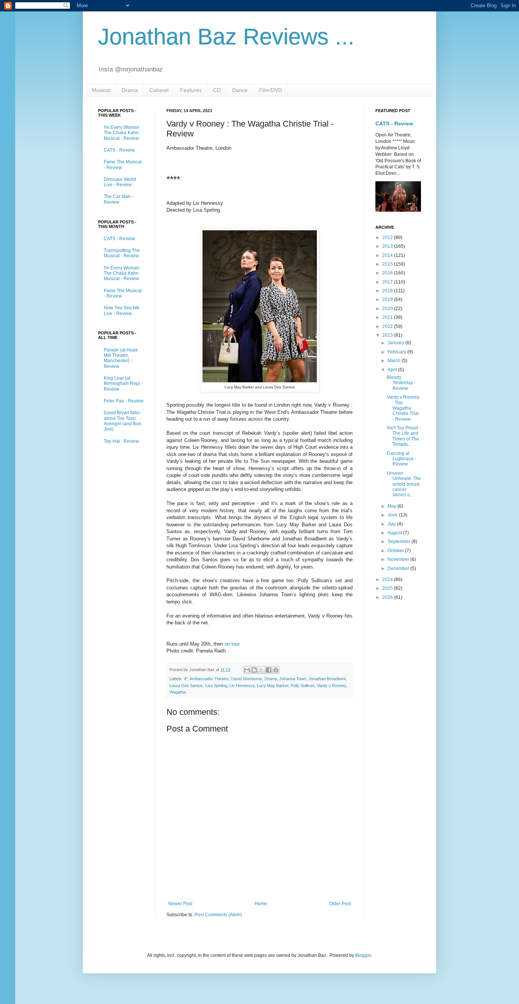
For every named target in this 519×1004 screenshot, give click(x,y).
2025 (388, 588)
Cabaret (159, 90)
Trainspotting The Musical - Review (122, 253)
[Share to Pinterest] (276, 670)
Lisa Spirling (216, 685)
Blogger (363, 955)
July (392, 524)
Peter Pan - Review (124, 401)
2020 (388, 308)
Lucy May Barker (272, 685)
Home (261, 903)
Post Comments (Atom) (218, 914)
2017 (388, 282)
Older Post (340, 903)
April (393, 369)
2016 (388, 273)
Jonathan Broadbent (327, 678)
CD (217, 90)
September (399, 541)
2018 (388, 290)
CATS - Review (119, 150)
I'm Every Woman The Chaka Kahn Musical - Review (121, 133)
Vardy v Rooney (331, 685)
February (397, 352)
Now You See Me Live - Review (121, 310)
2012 (388, 237)
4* (186, 678)
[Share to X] (261, 670)
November (399, 559)
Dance (240, 90)
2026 (388, 597)
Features (191, 90)
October (396, 550)
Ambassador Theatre (209, 678)
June (393, 515)
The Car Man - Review (118, 199)
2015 (388, 264)
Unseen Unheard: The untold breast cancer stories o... (404, 484)
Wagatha (177, 692)
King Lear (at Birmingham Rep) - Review (123, 383)
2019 (388, 299)
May (392, 506)
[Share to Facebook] (268, 670)
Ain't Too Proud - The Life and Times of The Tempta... (404, 436)
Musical (101, 90)
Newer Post (180, 903)
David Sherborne (246, 678)
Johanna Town (292, 678)
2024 (388, 579)
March (395, 360)
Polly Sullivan (303, 685)
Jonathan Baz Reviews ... (226, 36)
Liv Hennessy (242, 685)
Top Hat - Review (121, 441)
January (396, 342)
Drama (130, 90)
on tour (232, 644)
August (395, 532)
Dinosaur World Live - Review (120, 182)
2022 (388, 326)
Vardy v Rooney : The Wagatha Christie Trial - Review (403, 408)
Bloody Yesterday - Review (401, 383)
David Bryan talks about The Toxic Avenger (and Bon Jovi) (122, 421)
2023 (388, 335)
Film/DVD (270, 90)
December (399, 568)
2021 (388, 317)
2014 (388, 255)
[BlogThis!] (254, 670)
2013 (388, 246)
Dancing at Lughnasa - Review (401, 459)
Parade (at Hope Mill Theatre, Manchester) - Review (121, 358)
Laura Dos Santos (186, 685)
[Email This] (247, 670)
